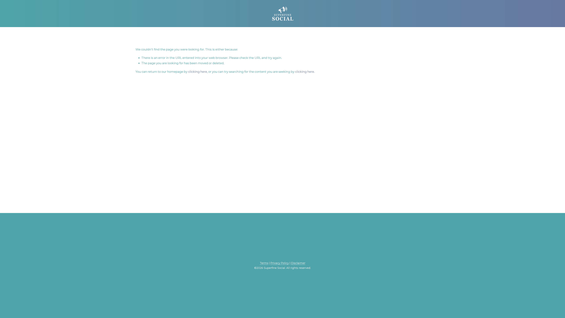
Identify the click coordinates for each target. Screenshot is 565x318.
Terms (264, 263)
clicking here (197, 71)
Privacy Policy (279, 263)
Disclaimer (298, 263)
